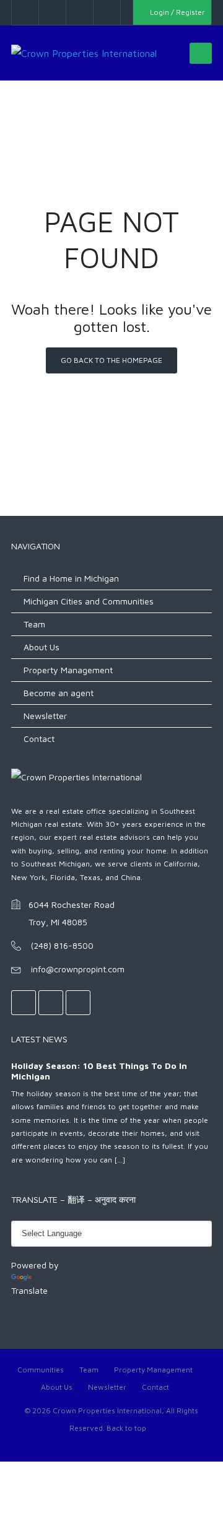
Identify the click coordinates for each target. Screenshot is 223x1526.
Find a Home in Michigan (71, 578)
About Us (41, 647)
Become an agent (59, 692)
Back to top (126, 1427)
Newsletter (45, 715)
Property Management (68, 670)
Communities (40, 1369)
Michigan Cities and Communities (89, 601)
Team (34, 624)
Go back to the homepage (111, 360)
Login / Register (176, 12)
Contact (39, 738)
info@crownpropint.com (78, 969)
